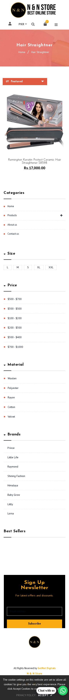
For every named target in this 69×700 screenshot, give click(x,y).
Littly (10, 504)
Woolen (12, 378)
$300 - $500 (15, 308)
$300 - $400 (15, 337)
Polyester (13, 388)
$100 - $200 (15, 318)
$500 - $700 (15, 299)
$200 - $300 (15, 327)
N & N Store (34, 673)
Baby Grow (13, 495)
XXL (51, 267)
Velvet (11, 416)
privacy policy (25, 695)
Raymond (12, 466)
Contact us (13, 233)
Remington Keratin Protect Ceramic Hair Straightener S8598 (34, 161)
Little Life (12, 457)
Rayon (11, 397)
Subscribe (34, 623)
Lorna (10, 513)
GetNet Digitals (47, 668)
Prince (11, 448)
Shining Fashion (16, 476)
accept (45, 695)
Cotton (11, 407)
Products (12, 215)
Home (21, 52)
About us (12, 224)
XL (38, 267)
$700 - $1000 (15, 347)
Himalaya (12, 485)
